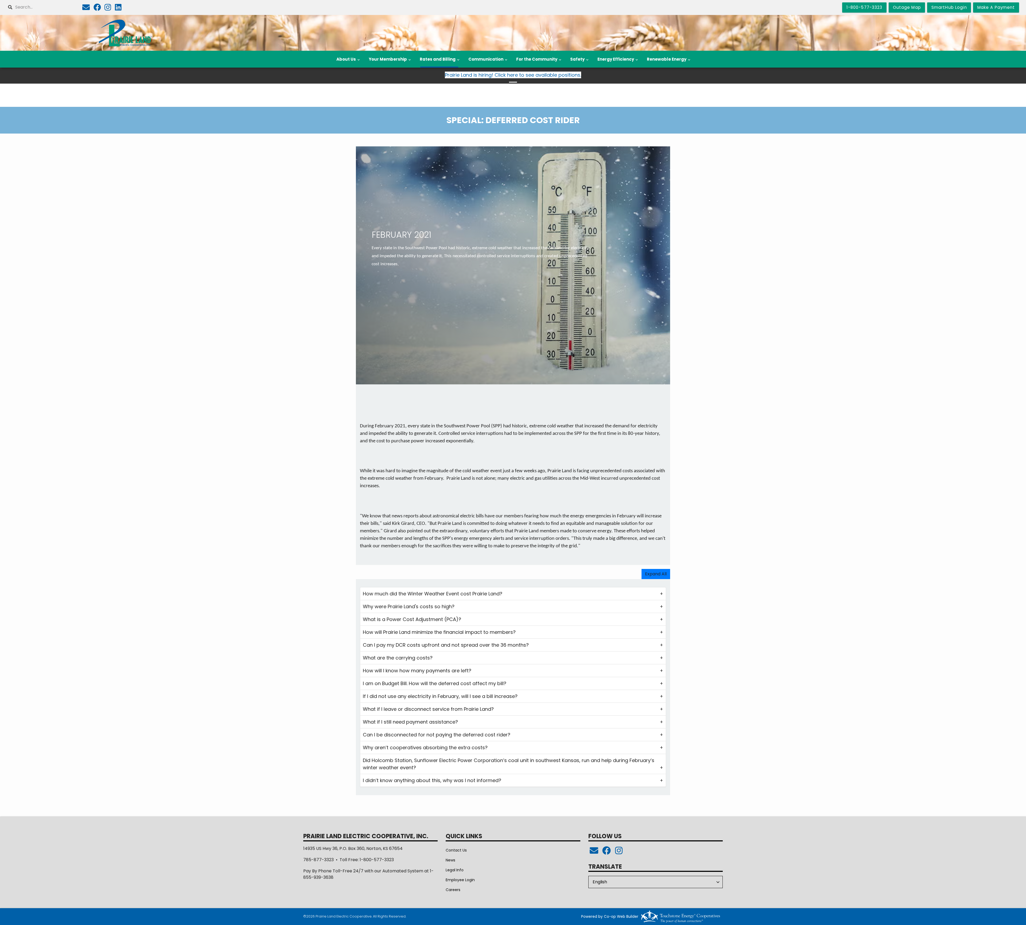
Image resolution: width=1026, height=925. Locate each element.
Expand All (656, 574)
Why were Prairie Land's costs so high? (408, 606)
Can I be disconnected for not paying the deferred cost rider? (436, 734)
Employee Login (460, 880)
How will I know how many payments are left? (417, 670)
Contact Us (456, 850)
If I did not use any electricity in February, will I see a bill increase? (440, 696)
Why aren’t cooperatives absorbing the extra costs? (425, 747)
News (450, 860)
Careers (453, 889)
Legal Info (455, 870)
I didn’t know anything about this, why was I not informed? (432, 780)
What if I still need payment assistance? (410, 722)
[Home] (125, 32)
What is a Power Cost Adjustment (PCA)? (412, 619)
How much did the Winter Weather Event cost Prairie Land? (432, 593)
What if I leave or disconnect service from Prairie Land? (428, 709)
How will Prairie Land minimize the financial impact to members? (439, 632)
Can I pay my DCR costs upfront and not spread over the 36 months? (446, 645)
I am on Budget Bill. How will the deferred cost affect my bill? (434, 683)
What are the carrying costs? (398, 657)
